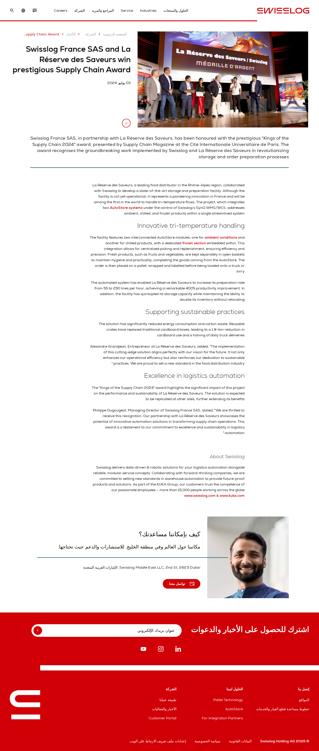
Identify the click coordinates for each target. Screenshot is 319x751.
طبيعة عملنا (168, 700)
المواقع (304, 700)
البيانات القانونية (240, 741)
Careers (60, 10)
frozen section (193, 243)
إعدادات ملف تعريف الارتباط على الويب (158, 741)
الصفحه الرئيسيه (115, 34)
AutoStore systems (126, 207)
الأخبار (70, 34)
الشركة (79, 10)
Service (127, 10)
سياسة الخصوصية (207, 741)
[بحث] (12, 10)
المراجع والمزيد (103, 10)
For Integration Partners (222, 718)
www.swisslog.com (199, 495)
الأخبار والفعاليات (164, 709)
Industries (148, 10)
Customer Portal (162, 718)
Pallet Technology (228, 700)
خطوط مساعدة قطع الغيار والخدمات (282, 709)
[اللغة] (23, 10)
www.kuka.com (232, 495)
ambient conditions (221, 237)
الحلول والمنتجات (175, 10)
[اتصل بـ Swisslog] (34, 10)
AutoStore (234, 709)
